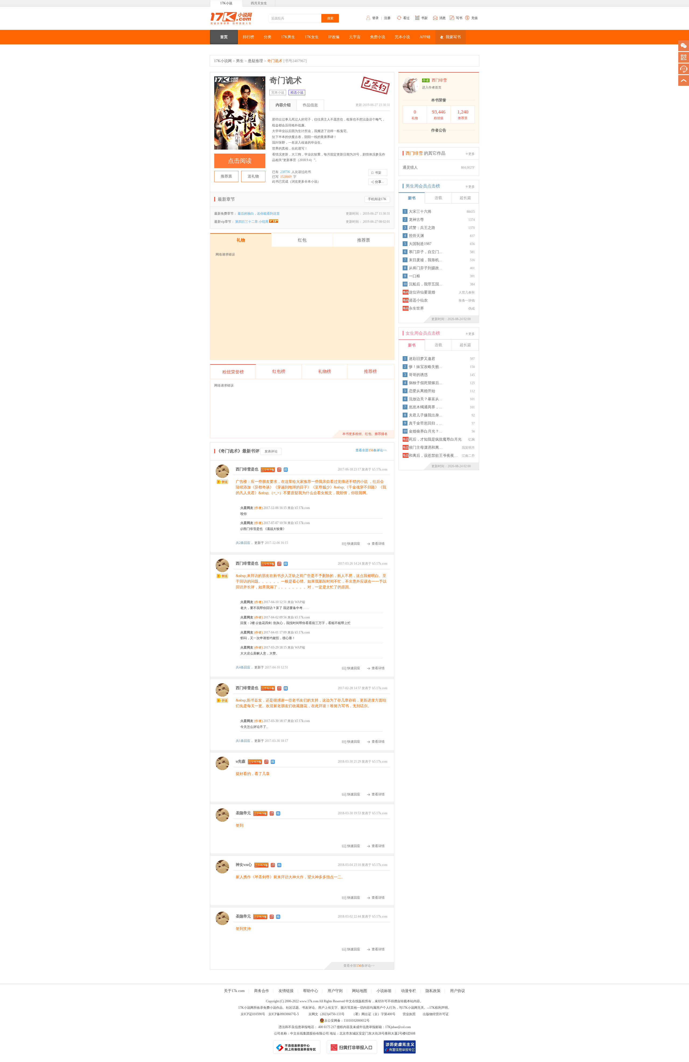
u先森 (240, 762)
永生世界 (416, 308)
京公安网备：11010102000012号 (347, 1020)
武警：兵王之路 (422, 228)
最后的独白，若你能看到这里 (259, 213)
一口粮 (414, 276)
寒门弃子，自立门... (425, 252)
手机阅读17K (377, 199)
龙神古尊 (416, 220)
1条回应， (245, 741)
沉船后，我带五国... (425, 284)
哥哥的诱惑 (418, 375)
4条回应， (245, 667)
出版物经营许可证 (436, 1014)
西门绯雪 (439, 80)
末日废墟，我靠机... (425, 260)
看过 (406, 18)
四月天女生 (259, 3)
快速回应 (353, 544)
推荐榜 (370, 371)
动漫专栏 (408, 991)
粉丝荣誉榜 (233, 372)
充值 (474, 18)
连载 (438, 198)
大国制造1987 (420, 244)
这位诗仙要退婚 (422, 292)
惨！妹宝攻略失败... (425, 367)
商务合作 (261, 991)
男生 (240, 61)
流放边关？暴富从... (425, 399)
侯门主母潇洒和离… (426, 447)
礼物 (415, 114)
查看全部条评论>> (371, 450)
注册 (387, 18)
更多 (471, 154)
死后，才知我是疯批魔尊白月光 (435, 439)
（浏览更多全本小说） (304, 181)
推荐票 (226, 176)
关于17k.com (234, 991)
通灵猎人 (410, 167)
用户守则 (335, 991)
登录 (375, 18)
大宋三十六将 (420, 212)
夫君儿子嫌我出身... (425, 415)
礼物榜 (324, 371)
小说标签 (384, 991)
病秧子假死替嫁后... (425, 383)
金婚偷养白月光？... (425, 431)
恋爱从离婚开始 (422, 391)
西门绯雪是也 (247, 469)
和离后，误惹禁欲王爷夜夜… (433, 456)
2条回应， (245, 543)
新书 (412, 198)
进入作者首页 (431, 87)
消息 (442, 18)
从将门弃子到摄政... (425, 268)
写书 (459, 18)
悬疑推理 (255, 61)
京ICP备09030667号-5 (283, 1014)
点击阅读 (240, 160)
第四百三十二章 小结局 (252, 222)
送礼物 (253, 176)
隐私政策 (433, 991)
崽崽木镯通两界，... (425, 407)
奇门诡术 (274, 61)
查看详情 (378, 544)
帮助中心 (310, 991)
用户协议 (457, 991)
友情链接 (286, 991)
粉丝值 (438, 114)
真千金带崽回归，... (425, 423)
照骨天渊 (416, 236)
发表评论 (271, 451)
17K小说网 (223, 61)
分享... (379, 182)
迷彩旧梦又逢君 (422, 359)
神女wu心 (244, 865)
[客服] (683, 68)
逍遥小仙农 (418, 300)
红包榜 (278, 371)
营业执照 (409, 1014)
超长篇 (465, 198)
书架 (424, 18)
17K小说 (226, 3)
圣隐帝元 (243, 813)
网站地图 (359, 991)
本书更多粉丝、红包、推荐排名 (365, 434)
